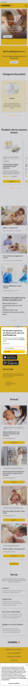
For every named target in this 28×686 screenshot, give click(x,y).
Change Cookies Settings (14, 683)
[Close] (26, 665)
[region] (14, 674)
